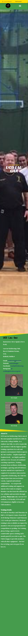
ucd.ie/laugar (13, 363)
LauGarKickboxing (16, 366)
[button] (20, 6)
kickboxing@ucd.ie (14, 361)
